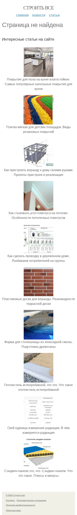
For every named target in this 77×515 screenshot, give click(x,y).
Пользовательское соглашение (31, 500)
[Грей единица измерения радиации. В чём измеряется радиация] (38, 423)
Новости (38, 15)
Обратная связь (13, 510)
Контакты (10, 500)
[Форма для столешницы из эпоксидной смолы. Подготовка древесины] (38, 337)
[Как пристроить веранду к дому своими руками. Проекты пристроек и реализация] (38, 165)
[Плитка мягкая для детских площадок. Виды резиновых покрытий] (38, 122)
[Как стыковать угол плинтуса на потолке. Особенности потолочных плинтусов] (38, 208)
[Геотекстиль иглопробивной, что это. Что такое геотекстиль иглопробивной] (38, 380)
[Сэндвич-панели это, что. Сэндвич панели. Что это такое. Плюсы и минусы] (38, 466)
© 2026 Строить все (15, 495)
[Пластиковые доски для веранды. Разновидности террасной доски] (38, 294)
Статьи (54, 15)
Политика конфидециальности (20, 505)
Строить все (38, 7)
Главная (22, 15)
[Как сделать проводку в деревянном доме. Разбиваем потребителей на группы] (38, 251)
